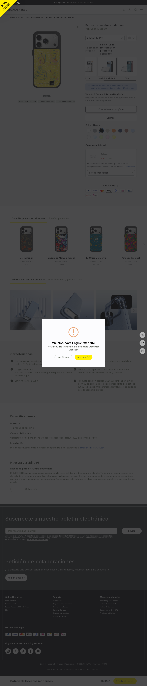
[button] (8, 8)
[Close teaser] (18, 3)
